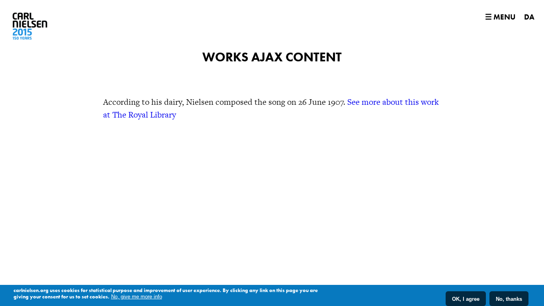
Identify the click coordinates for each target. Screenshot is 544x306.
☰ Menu (500, 17)
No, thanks (509, 299)
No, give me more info (136, 297)
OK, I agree (465, 299)
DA (529, 17)
